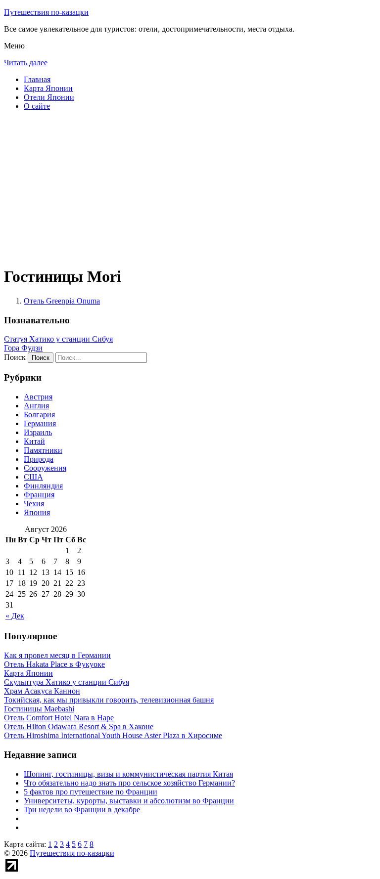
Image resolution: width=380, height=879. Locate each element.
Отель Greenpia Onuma (62, 301)
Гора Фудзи (23, 348)
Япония (37, 512)
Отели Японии (49, 97)
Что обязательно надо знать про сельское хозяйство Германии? (129, 783)
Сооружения (45, 468)
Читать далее (26, 62)
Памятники (43, 450)
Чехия (34, 503)
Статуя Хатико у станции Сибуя (58, 339)
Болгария (39, 414)
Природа (38, 459)
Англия (36, 405)
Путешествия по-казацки (46, 12)
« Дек (14, 616)
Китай (34, 441)
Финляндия (43, 486)
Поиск (15, 357)
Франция (39, 494)
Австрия (38, 397)
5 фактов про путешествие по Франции (90, 792)
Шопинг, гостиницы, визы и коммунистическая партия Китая (128, 774)
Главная (37, 79)
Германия (40, 423)
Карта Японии (48, 88)
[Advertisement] (190, 188)
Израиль (38, 432)
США (33, 477)
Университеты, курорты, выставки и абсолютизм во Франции (129, 800)
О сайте (37, 106)
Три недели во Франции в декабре (82, 809)
